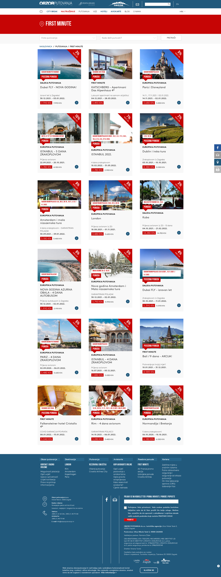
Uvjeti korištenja (48, 479)
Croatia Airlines (86, 4)
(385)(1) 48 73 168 (71, 514)
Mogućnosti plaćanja (50, 471)
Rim (67, 468)
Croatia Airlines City (98, 471)
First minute (76, 46)
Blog (127, 11)
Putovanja (84, 11)
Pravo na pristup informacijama (48, 483)
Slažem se (149, 570)
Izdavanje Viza (168, 486)
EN (177, 4)
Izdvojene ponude (146, 474)
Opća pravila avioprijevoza (119, 478)
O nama (137, 11)
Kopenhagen (70, 474)
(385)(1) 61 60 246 (58, 514)
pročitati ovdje (165, 516)
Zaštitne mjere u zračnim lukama (169, 466)
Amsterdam (70, 471)
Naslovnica (41, 11)
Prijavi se (130, 520)
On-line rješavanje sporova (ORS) (170, 482)
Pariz (67, 477)
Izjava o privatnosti (49, 477)
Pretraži (171, 38)
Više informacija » (109, 573)
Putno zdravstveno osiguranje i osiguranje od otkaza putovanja (171, 474)
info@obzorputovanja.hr (65, 521)
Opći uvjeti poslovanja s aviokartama (119, 471)
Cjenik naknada (120, 487)
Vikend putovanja (97, 468)
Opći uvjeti (45, 474)
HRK (181, 11)
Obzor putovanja (56, 4)
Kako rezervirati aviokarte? (120, 483)
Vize (95, 11)
